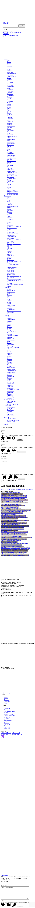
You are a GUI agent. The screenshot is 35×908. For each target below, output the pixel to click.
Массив (9, 113)
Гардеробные (7, 348)
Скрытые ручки (11, 178)
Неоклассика (10, 153)
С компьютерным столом (14, 311)
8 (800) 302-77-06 (8, 32)
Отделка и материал (12, 214)
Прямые (9, 133)
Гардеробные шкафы (13, 389)
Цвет (8, 60)
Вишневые (10, 85)
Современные (11, 139)
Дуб (8, 110)
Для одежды (10, 249)
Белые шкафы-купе (12, 206)
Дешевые (9, 123)
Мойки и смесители (12, 193)
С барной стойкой (12, 172)
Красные (9, 66)
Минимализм (11, 155)
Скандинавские (11, 158)
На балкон (10, 251)
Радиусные (10, 134)
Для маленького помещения (15, 284)
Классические (11, 148)
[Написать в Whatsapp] (17, 783)
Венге (8, 88)
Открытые (10, 386)
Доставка (9, 402)
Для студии (10, 165)
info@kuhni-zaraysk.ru (7, 692)
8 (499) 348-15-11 (17, 32)
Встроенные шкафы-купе (14, 276)
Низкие (9, 258)
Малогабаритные (12, 175)
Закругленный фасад (13, 265)
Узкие (8, 182)
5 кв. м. (9, 185)
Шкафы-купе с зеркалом (14, 226)
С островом (10, 174)
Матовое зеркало (12, 228)
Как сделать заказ (12, 401)
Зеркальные (10, 338)
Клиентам (6, 417)
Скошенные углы (12, 136)
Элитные (9, 127)
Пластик (9, 114)
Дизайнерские (11, 143)
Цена (8, 357)
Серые (9, 69)
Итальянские (10, 145)
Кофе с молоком (11, 73)
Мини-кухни (10, 181)
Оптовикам (10, 423)
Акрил (9, 105)
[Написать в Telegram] (17, 760)
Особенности (11, 164)
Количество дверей (12, 267)
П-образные (10, 130)
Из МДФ (9, 337)
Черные (9, 63)
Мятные (9, 97)
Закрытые (10, 385)
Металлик (10, 75)
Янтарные (10, 91)
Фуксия (9, 78)
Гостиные (6, 287)
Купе (8, 341)
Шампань (9, 81)
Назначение (10, 238)
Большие (9, 212)
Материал (10, 101)
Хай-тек (9, 162)
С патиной (10, 118)
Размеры (9, 362)
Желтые (9, 65)
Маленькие (10, 210)
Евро (8, 140)
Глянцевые (10, 72)
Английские (10, 142)
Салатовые (10, 94)
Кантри (9, 146)
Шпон (9, 115)
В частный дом (11, 396)
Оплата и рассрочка (12, 404)
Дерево (9, 108)
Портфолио (10, 410)
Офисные (9, 247)
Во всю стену (11, 274)
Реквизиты (10, 413)
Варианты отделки (12, 191)
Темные (9, 201)
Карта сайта (10, 415)
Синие (9, 99)
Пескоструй (10, 232)
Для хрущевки (11, 166)
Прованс (9, 152)
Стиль (9, 137)
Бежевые (9, 70)
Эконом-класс (11, 126)
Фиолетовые (10, 95)
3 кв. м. (9, 184)
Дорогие (9, 124)
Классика (9, 318)
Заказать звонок (5, 734)
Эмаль (9, 104)
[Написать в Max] (2, 738)
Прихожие (7, 315)
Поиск (20, 26)
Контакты (6, 424)
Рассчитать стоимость (16, 734)
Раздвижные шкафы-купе (14, 279)
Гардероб (9, 283)
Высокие (9, 254)
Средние (9, 213)
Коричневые (10, 198)
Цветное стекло (11, 231)
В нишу (9, 394)
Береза (9, 107)
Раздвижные (10, 388)
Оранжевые (10, 83)
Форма (9, 129)
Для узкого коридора (13, 347)
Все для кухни (11, 190)
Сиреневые (10, 92)
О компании (7, 405)
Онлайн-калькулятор (13, 420)
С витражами (11, 235)
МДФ (8, 102)
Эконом (9, 286)
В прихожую (10, 242)
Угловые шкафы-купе (13, 264)
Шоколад (9, 79)
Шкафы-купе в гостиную (14, 239)
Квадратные (10, 376)
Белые (9, 62)
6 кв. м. (9, 187)
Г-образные (10, 255)
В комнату (10, 392)
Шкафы (6, 698)
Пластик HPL (30, 489)
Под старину (10, 156)
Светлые (9, 204)
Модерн (9, 150)
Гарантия (9, 408)
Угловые (9, 131)
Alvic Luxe (10, 219)
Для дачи (9, 168)
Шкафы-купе (7, 196)
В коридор (10, 241)
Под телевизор (11, 314)
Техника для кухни (12, 194)
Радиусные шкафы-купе (14, 261)
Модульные (10, 177)
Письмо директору (6, 875)
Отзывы (9, 411)
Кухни (5, 59)
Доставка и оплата (9, 399)
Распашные (10, 281)
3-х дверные (10, 270)
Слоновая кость (11, 76)
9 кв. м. (9, 188)
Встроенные (10, 169)
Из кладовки (10, 383)
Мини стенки (11, 305)
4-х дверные (10, 271)
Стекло (9, 229)
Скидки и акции (11, 418)
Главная (3, 489)
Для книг (9, 248)
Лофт (8, 149)
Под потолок (10, 277)
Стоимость (10, 121)
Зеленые (9, 67)
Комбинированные (12, 233)
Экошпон (9, 117)
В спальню (10, 395)
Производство (11, 407)
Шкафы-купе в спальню (14, 244)
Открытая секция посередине (15, 280)
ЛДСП (9, 111)
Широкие (9, 263)
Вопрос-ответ (11, 421)
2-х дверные (10, 268)
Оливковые (10, 82)
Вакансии (10, 414)
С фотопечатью (11, 236)
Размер (9, 180)
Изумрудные (10, 86)
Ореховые (10, 89)
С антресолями (11, 171)
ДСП (8, 120)
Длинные (9, 257)
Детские (9, 245)
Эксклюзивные (11, 161)
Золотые (9, 98)
